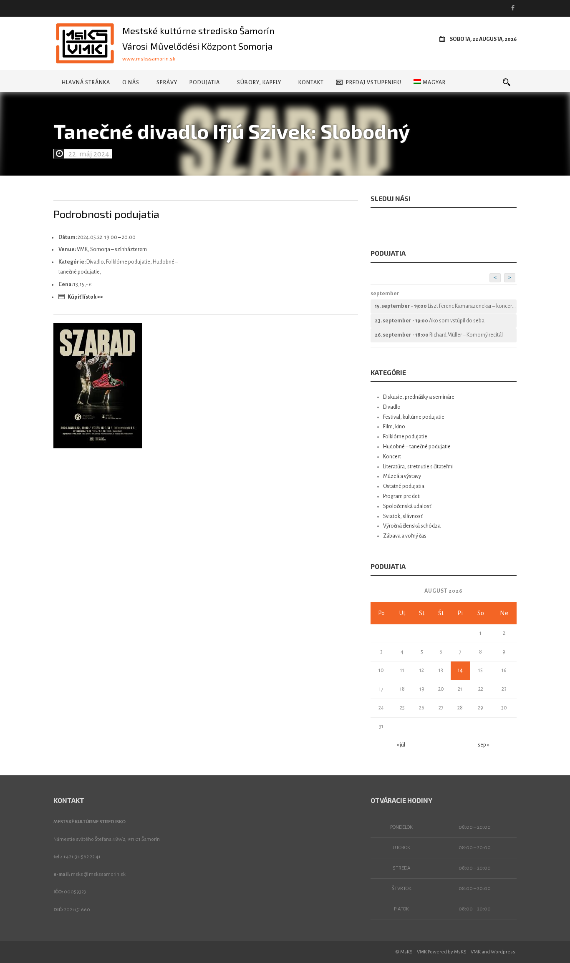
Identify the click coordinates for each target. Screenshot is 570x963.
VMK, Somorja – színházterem (112, 249)
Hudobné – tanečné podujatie (417, 447)
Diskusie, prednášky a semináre (418, 397)
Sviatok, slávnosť (403, 516)
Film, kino (394, 427)
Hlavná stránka (85, 82)
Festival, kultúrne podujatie (413, 417)
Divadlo (392, 407)
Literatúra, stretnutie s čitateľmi (418, 467)
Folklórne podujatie (405, 437)
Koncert (392, 457)
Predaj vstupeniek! (373, 82)
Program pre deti (402, 496)
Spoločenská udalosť (407, 506)
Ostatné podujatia (403, 486)
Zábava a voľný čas (404, 536)
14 (460, 670)
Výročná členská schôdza (412, 526)
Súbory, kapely (259, 82)
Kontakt (311, 82)
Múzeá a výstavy (402, 476)
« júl (400, 745)
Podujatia (204, 82)
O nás (130, 82)
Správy (166, 82)
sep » (483, 745)
